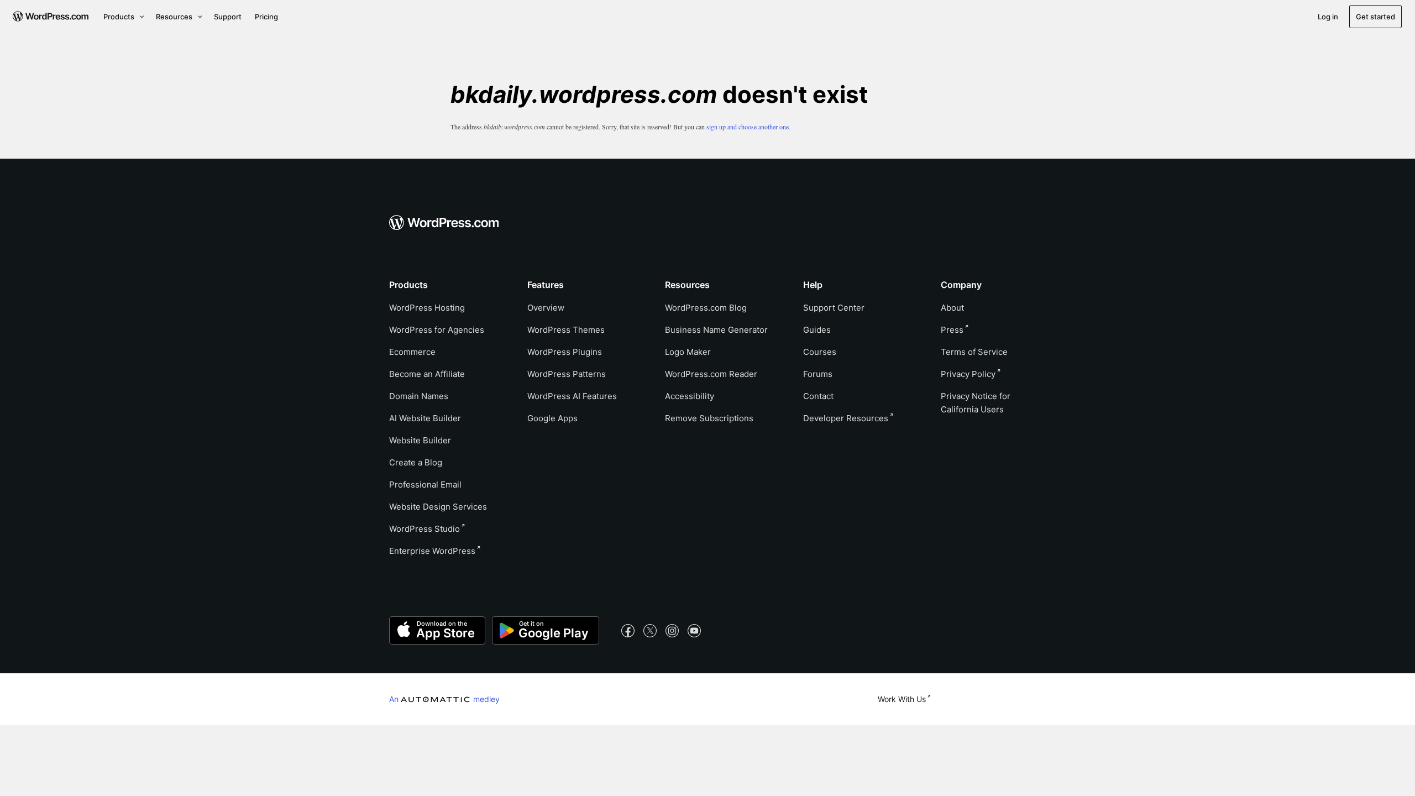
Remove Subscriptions (709, 418)
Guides (817, 329)
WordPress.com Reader (711, 374)
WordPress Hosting (427, 307)
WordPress (424, 528)
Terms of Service (974, 352)
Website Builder (420, 440)
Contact (818, 396)
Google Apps (552, 418)
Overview (545, 307)
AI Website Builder (425, 418)
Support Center (833, 307)
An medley (444, 699)
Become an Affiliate (427, 374)
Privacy (968, 374)
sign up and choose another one (747, 126)
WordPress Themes (566, 329)
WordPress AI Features (572, 396)
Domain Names (418, 396)
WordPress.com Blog (706, 307)
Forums (817, 374)
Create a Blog (415, 462)
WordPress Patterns (566, 374)
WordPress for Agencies (436, 329)
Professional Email (425, 484)
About (952, 307)
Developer (845, 418)
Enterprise (432, 551)
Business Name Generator (716, 329)
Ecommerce (412, 352)
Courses (819, 352)
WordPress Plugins (564, 352)
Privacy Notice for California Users (975, 403)
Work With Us (902, 699)
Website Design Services (438, 506)
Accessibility (689, 396)
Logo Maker (688, 352)
